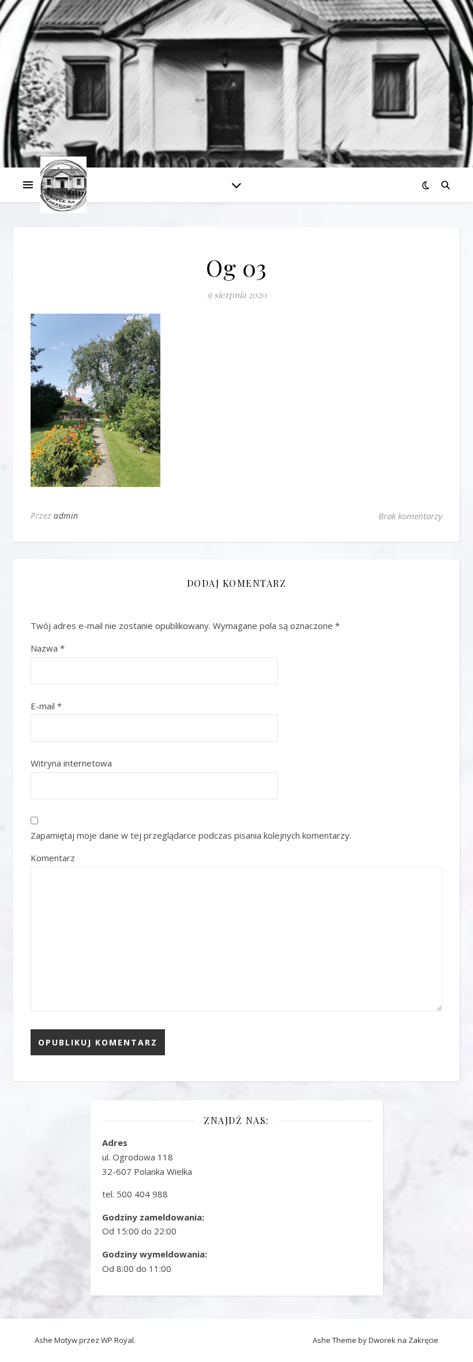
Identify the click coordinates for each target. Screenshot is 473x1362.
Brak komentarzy (410, 516)
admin (66, 515)
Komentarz (53, 858)
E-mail (46, 706)
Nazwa (48, 648)
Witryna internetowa (71, 763)
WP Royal (117, 1340)
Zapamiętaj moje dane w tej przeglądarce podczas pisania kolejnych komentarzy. (191, 835)
